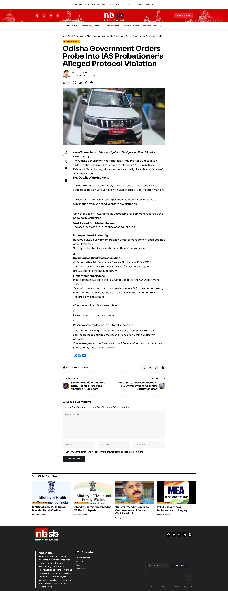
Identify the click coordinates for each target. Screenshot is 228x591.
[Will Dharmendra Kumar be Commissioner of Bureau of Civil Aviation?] (134, 492)
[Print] (91, 82)
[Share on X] (74, 82)
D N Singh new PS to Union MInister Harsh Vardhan (49, 509)
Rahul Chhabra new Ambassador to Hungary (172, 509)
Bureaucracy (71, 42)
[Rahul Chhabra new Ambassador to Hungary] (176, 492)
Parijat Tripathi (78, 72)
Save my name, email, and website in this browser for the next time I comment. (104, 452)
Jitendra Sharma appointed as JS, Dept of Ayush (92, 509)
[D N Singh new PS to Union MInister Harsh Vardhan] (51, 492)
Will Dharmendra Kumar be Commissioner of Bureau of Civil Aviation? (132, 510)
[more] (160, 26)
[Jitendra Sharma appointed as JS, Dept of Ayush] (93, 492)
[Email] (80, 82)
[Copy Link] (86, 82)
